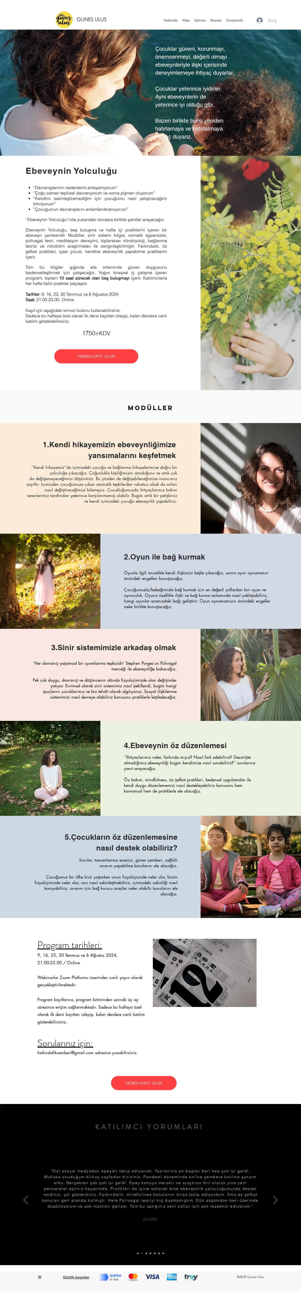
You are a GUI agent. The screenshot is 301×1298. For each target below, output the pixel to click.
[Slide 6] (159, 1253)
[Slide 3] (146, 1253)
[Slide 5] (154, 1253)
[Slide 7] (163, 1253)
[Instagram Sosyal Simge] (39, 1277)
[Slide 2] (142, 1253)
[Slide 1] (138, 1253)
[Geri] (26, 1200)
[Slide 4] (150, 1253)
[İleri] (275, 1200)
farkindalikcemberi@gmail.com (65, 1052)
